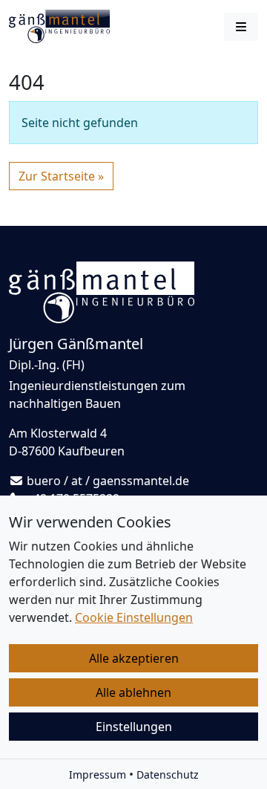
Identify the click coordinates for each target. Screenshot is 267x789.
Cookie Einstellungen (134, 617)
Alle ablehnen (133, 692)
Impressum (97, 774)
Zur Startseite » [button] (61, 176)
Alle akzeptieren (134, 658)
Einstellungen (134, 726)
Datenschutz (167, 774)
